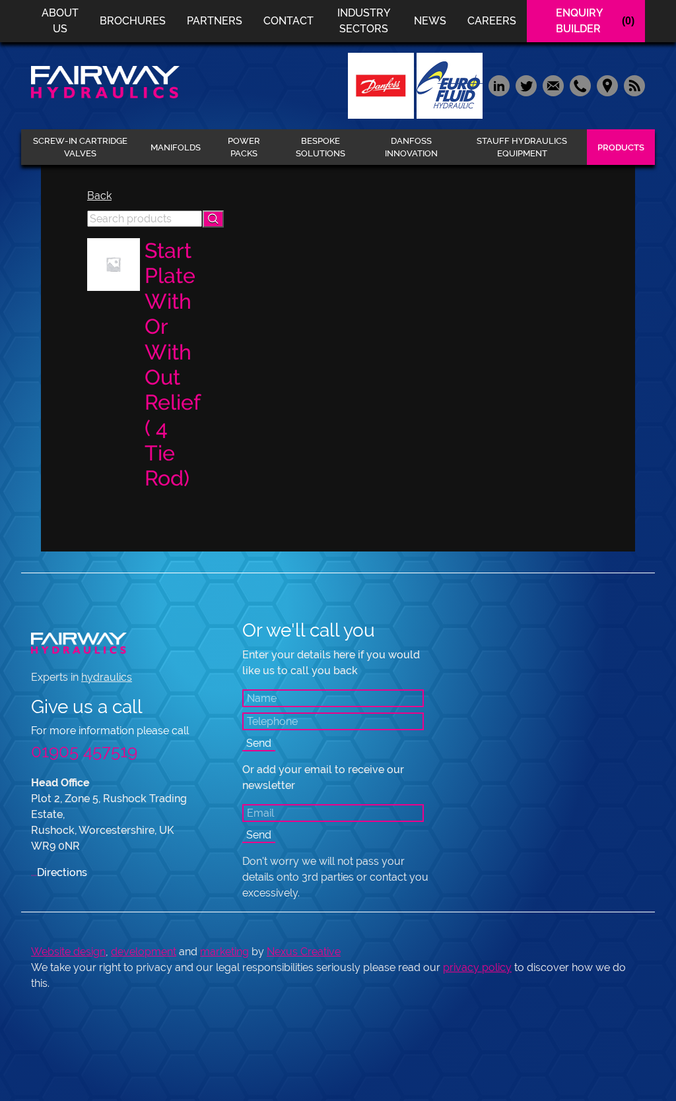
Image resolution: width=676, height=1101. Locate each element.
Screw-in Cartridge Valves (80, 147)
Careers (491, 21)
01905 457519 (84, 751)
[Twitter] (525, 85)
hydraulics (106, 677)
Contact (288, 21)
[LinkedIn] (498, 85)
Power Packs (244, 147)
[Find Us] (607, 85)
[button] (213, 219)
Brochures (133, 21)
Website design (68, 951)
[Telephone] (579, 85)
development (143, 951)
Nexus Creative (304, 951)
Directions (59, 872)
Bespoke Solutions (320, 147)
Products (620, 147)
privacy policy (477, 967)
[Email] (552, 85)
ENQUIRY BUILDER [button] (595, 21)
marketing (224, 951)
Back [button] (99, 195)
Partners (214, 21)
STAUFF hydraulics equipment (522, 147)
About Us (60, 21)
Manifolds (176, 147)
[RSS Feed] (633, 85)
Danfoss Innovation (411, 147)
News (430, 21)
